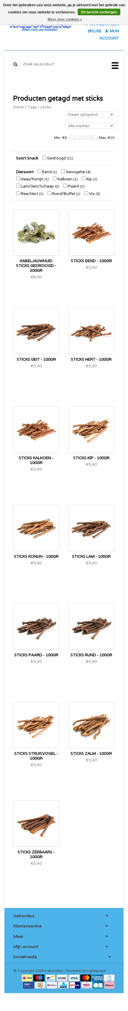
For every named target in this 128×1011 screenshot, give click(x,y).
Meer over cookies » (65, 19)
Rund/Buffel (65, 193)
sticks (45, 107)
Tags (32, 107)
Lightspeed (96, 970)
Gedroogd (59, 158)
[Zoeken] (15, 64)
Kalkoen (67, 179)
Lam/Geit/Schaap (39, 186)
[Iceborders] (40, 25)
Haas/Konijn (34, 179)
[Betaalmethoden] (27, 977)
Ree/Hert (31, 193)
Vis (94, 193)
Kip (91, 179)
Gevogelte (77, 171)
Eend (49, 171)
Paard (76, 186)
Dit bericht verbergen (99, 12)
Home (18, 107)
